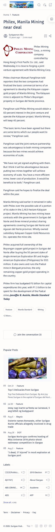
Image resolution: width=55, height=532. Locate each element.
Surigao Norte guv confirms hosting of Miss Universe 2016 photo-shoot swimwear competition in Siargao (28, 439)
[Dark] (44, 5)
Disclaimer (15, 512)
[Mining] (40, 309)
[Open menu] (4, 5)
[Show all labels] (9, 502)
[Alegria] (19, 417)
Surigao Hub (17, 526)
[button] (7, 315)
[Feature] (9, 309)
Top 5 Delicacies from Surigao (23, 389)
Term (5, 512)
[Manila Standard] (25, 309)
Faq (34, 512)
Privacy (26, 512)
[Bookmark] (50, 5)
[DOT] (19, 432)
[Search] (39, 5)
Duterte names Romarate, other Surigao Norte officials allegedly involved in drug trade (29, 423)
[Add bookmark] (45, 35)
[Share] (50, 35)
